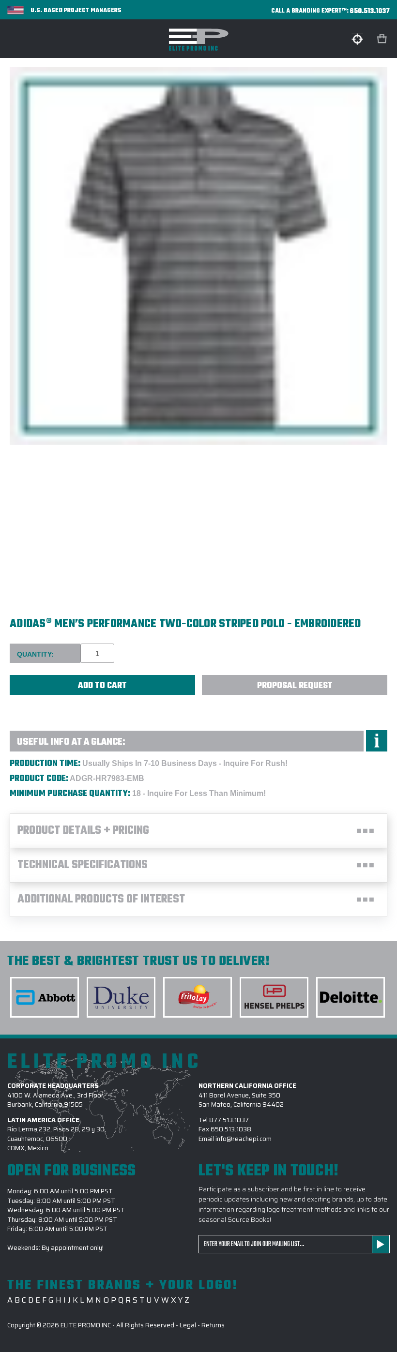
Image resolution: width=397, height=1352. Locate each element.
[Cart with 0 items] (383, 39)
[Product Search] (357, 39)
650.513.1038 (231, 1129)
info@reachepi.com (243, 1139)
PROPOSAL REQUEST (295, 686)
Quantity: (35, 654)
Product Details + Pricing (83, 831)
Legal (188, 1325)
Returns (213, 1325)
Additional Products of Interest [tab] (101, 899)
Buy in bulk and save (34, 706)
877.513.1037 (229, 1120)
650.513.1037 (370, 11)
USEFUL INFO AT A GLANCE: (71, 742)
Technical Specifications (82, 865)
